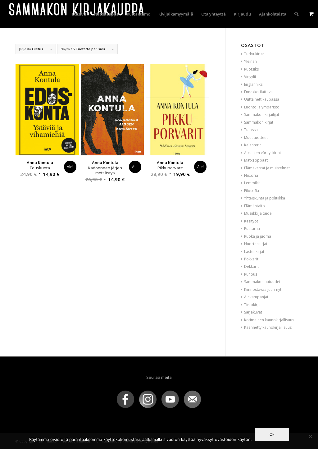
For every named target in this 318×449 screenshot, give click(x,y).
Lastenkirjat (254, 251)
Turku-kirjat (254, 54)
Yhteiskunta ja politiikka (264, 198)
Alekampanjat (256, 297)
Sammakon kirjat (258, 122)
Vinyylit (250, 76)
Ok (272, 434)
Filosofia (251, 190)
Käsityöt (251, 221)
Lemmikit (252, 183)
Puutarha (252, 228)
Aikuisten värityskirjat (262, 152)
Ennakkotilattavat (259, 91)
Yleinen (250, 61)
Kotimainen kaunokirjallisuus (269, 320)
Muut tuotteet (256, 137)
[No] (310, 436)
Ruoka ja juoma (257, 236)
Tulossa (251, 129)
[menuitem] (79, 14)
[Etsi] (296, 14)
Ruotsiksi (252, 69)
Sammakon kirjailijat (261, 114)
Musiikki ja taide (258, 213)
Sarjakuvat (253, 312)
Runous (250, 274)
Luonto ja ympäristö (261, 107)
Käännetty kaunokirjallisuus (268, 327)
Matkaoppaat (256, 160)
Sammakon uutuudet (262, 281)
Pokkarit (251, 259)
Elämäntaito (254, 205)
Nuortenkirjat (255, 243)
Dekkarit (251, 266)
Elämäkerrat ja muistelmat (267, 168)
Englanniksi (253, 84)
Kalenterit (252, 145)
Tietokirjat (253, 304)
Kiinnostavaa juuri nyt (262, 289)
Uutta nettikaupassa (261, 99)
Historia (251, 175)
